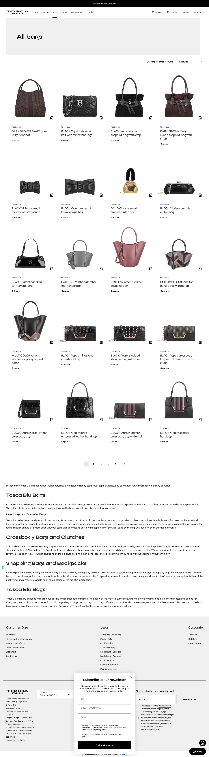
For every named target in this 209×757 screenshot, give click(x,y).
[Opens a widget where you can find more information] (197, 751)
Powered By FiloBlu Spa (15, 740)
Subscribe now (104, 745)
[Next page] (123, 464)
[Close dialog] (131, 677)
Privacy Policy (165, 706)
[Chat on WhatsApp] (202, 743)
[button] (157, 12)
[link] (30, 111)
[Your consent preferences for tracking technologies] (3, 568)
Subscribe (190, 699)
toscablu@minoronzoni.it (16, 708)
